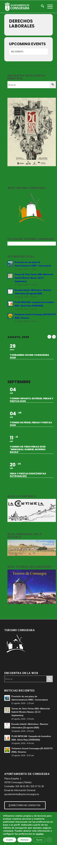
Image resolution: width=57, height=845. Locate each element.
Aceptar (9, 840)
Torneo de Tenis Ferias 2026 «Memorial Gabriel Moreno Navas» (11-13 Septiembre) (34, 277)
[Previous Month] (49, 337)
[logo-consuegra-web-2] (23, 6)
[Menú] (48, 6)
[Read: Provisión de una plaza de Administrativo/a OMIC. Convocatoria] (10, 264)
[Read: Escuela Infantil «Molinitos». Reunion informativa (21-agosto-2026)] (10, 291)
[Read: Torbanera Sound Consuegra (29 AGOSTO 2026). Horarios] (10, 316)
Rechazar (24, 840)
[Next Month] (54, 337)
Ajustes (39, 840)
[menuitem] (41, 6)
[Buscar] (41, 6)
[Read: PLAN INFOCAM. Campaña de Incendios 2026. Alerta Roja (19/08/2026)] (10, 304)
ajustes (39, 833)
